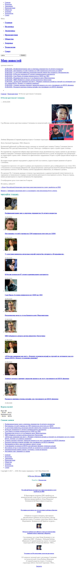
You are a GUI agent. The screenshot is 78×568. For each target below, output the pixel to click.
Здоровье (8, 11)
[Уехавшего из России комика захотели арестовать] (39, 549)
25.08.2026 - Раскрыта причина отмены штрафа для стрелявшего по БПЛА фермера (34, 87)
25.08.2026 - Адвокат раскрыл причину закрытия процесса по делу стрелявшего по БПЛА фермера (39, 85)
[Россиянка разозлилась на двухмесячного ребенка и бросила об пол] (39, 506)
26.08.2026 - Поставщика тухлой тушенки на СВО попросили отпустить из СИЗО (33, 70)
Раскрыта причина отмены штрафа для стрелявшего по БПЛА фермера (31, 399)
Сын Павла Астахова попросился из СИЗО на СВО (23, 295)
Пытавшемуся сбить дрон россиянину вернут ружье (23, 444)
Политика (8, 4)
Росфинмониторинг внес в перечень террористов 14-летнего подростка (31, 213)
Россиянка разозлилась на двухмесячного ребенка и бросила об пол (39, 510)
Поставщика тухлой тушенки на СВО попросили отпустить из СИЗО (30, 233)
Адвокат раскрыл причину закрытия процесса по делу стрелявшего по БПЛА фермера (37, 378)
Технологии (9, 13)
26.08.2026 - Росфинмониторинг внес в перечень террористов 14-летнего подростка (34, 69)
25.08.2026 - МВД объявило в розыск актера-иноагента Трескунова (28, 80)
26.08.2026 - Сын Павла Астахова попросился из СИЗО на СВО (27, 76)
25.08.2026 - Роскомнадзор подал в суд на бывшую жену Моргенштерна (30, 78)
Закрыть (39, 566)
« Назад (3, 187)
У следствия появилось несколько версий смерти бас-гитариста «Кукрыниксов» (34, 254)
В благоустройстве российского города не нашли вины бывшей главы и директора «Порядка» (39, 532)
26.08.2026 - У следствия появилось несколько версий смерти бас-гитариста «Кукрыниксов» (37, 72)
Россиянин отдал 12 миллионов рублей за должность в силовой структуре (30, 448)
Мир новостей (11, 60)
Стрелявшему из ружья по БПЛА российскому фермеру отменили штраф (30, 446)
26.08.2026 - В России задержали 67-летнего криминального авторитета (30, 74)
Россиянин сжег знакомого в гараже (17, 451)
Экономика (9, 6)
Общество (8, 10)
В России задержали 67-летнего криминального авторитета (26, 274)
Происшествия (10, 8)
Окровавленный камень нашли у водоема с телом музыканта (26, 449)
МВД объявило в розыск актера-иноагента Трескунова (25, 336)
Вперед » (4, 191)
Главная (7, 2)
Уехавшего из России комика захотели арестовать (39, 553)
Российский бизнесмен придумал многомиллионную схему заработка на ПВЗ (33, 187)
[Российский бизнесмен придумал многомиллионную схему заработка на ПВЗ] (39, 486)
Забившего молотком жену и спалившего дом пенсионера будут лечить (32, 191)
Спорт (7, 15)
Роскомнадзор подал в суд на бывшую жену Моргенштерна (26, 315)
